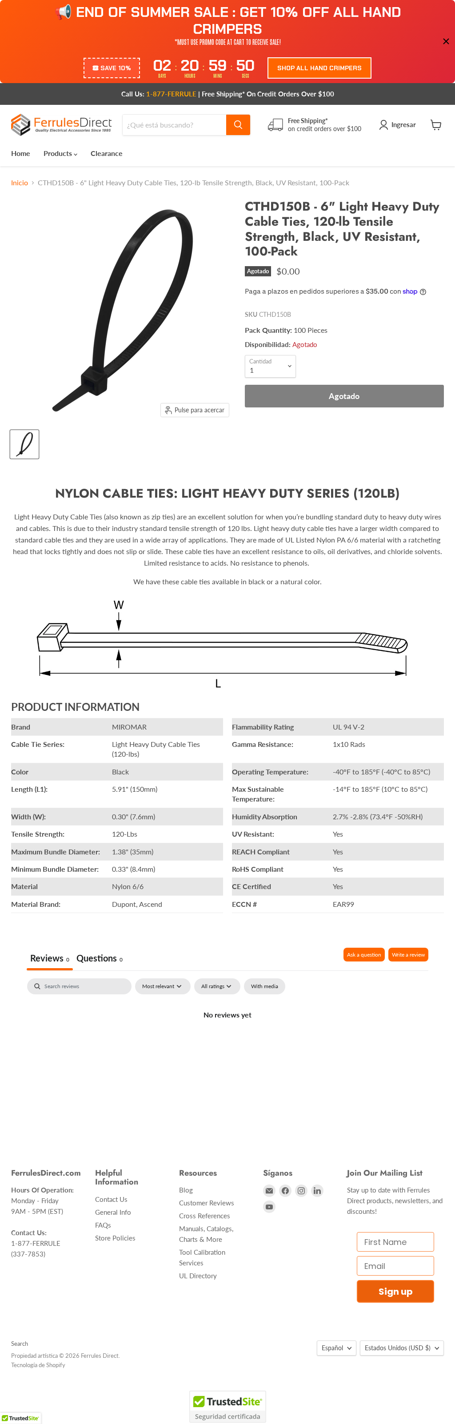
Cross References (204, 1216)
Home (20, 153)
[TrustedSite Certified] (228, 1407)
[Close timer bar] (446, 41)
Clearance (107, 153)
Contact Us (111, 1199)
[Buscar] (238, 125)
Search (19, 1343)
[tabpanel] (227, 1044)
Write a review (408, 954)
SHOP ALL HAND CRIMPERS (319, 68)
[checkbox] (264, 986)
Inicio (19, 183)
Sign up (396, 1291)
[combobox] (174, 125)
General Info (113, 1212)
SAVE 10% (115, 68)
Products (59, 153)
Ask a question (364, 954)
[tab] (99, 959)
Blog (186, 1190)
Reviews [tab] (49, 958)
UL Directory (198, 1276)
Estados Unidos (398, 1348)
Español (332, 1348)
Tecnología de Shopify (38, 1364)
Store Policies (115, 1238)
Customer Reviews (206, 1203)
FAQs (103, 1225)
